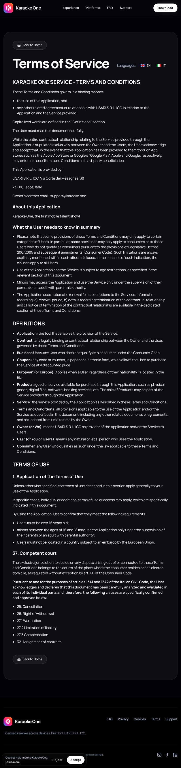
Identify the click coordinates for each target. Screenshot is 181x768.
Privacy (123, 719)
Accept (75, 760)
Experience (71, 8)
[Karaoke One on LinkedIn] (175, 755)
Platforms (93, 8)
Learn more (13, 762)
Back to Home (32, 45)
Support (126, 8)
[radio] (145, 65)
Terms (155, 719)
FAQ (110, 8)
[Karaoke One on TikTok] (167, 755)
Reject (57, 760)
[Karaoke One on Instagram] (159, 755)
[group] (153, 65)
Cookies (140, 719)
